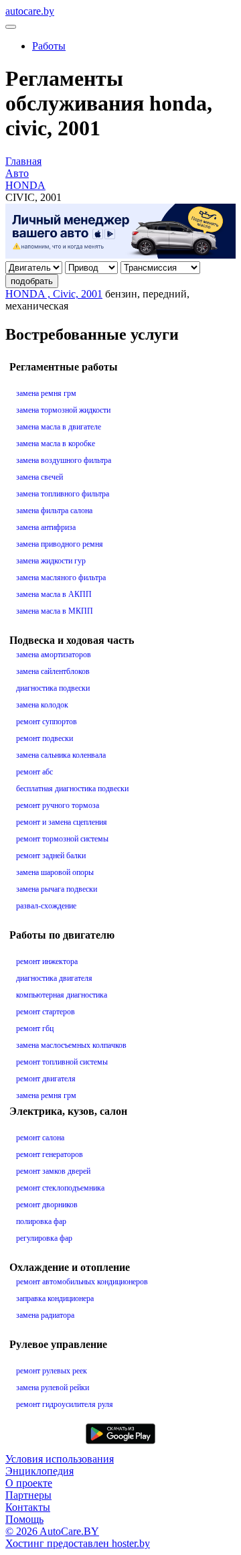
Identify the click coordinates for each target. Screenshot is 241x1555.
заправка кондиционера (55, 1298)
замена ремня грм (46, 393)
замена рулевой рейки (52, 1387)
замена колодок (42, 704)
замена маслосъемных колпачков (71, 1045)
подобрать (32, 281)
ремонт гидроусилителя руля (64, 1404)
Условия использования (59, 1459)
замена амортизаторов (53, 654)
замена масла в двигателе (58, 426)
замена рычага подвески (56, 889)
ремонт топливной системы (62, 1062)
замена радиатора (45, 1315)
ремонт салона (40, 1137)
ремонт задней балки (51, 855)
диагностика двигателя (54, 978)
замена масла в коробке (55, 443)
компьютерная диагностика (61, 995)
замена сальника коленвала (61, 755)
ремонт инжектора (47, 961)
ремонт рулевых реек (51, 1370)
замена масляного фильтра (61, 577)
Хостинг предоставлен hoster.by (77, 1543)
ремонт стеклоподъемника (60, 1188)
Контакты (27, 1507)
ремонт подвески (44, 738)
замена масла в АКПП (54, 594)
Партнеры (28, 1495)
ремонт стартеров (45, 1011)
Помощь (24, 1519)
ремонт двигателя (46, 1078)
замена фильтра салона (54, 510)
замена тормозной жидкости (63, 410)
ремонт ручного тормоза (57, 805)
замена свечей (39, 477)
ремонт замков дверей (53, 1171)
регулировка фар (44, 1238)
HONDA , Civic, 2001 (53, 293)
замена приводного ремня (59, 544)
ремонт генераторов (49, 1154)
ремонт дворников (47, 1204)
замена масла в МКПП (54, 611)
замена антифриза (46, 527)
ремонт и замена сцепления (61, 822)
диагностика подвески (53, 688)
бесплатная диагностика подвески (72, 788)
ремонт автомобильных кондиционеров (82, 1281)
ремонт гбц (35, 1028)
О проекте (28, 1483)
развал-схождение (46, 905)
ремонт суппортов (46, 721)
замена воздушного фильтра (63, 460)
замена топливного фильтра (62, 493)
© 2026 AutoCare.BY (52, 1531)
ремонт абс (34, 771)
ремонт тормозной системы (62, 838)
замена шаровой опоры (55, 872)
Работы (49, 46)
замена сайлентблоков (53, 671)
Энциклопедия (39, 1471)
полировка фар (41, 1221)
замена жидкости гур (51, 560)
